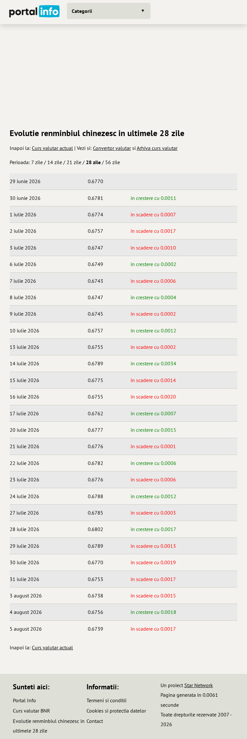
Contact (95, 721)
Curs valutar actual (52, 148)
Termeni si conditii (106, 700)
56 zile (112, 162)
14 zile (54, 162)
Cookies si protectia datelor (116, 710)
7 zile (37, 162)
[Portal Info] (34, 12)
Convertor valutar (112, 148)
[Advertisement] (123, 74)
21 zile (74, 162)
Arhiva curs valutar (157, 148)
